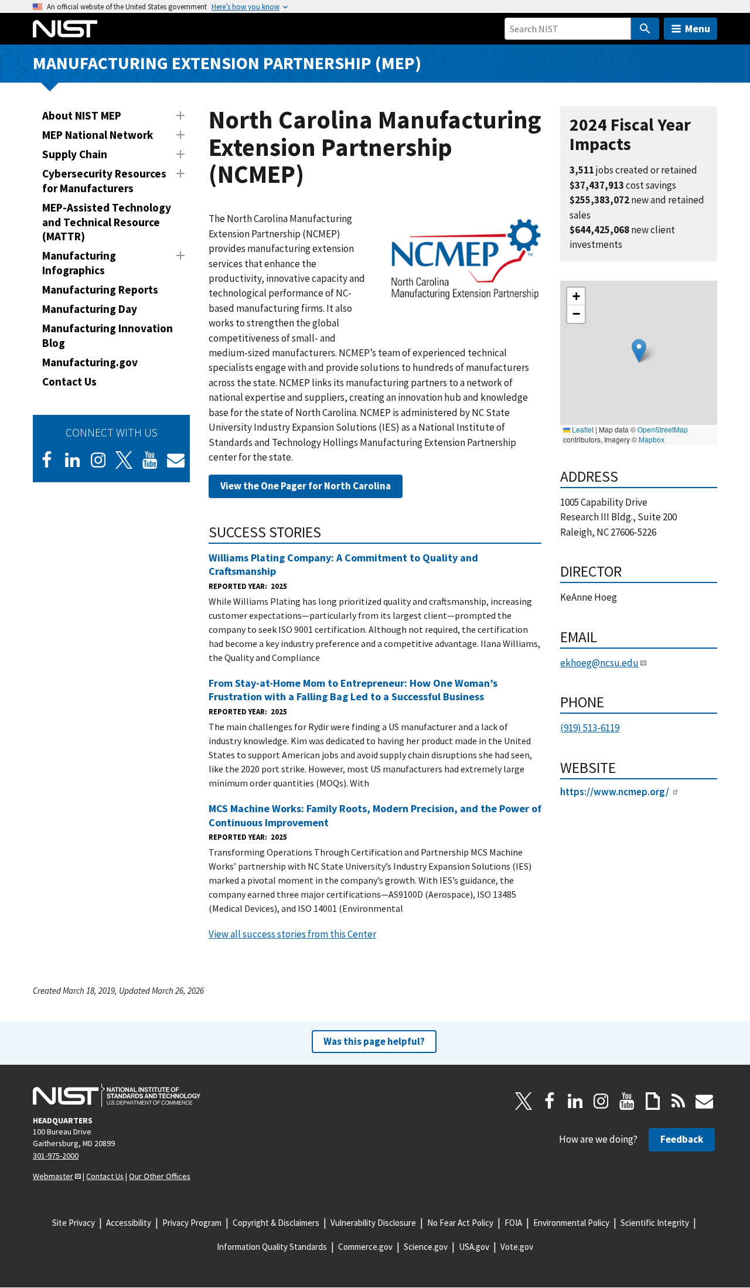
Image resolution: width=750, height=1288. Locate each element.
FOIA (513, 1222)
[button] (639, 351)
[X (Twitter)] (124, 460)
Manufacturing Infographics (79, 262)
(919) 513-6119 (589, 727)
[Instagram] (98, 460)
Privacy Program (191, 1222)
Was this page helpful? (374, 1041)
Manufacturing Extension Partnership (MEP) (227, 63)
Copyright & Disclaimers (276, 1222)
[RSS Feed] (678, 1101)
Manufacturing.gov (90, 362)
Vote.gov (516, 1246)
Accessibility (128, 1222)
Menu (697, 28)
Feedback (681, 1139)
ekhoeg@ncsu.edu (599, 662)
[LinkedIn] (73, 460)
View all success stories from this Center (292, 934)
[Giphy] (653, 1101)
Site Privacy (73, 1222)
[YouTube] (627, 1101)
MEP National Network (97, 135)
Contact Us (69, 381)
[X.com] (524, 1101)
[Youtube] (150, 460)
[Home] (65, 29)
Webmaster (53, 1176)
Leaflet (582, 429)
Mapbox (651, 439)
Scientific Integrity (655, 1222)
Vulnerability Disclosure (373, 1222)
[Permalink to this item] (329, 532)
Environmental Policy (571, 1222)
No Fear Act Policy (460, 1222)
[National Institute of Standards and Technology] (116, 1095)
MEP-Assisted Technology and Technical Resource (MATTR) (106, 222)
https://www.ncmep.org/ (614, 791)
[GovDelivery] (176, 460)
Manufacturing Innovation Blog (107, 335)
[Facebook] (47, 460)
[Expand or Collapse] (180, 115)
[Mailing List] (704, 1101)
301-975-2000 (56, 1155)
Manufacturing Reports (100, 289)
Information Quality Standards (272, 1246)
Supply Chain (74, 154)
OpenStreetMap (663, 429)
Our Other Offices (159, 1176)
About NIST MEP (81, 115)
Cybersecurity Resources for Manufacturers (104, 180)
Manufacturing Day (89, 309)
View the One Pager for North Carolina (305, 485)
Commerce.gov (365, 1246)
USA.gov (474, 1246)
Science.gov (426, 1246)
